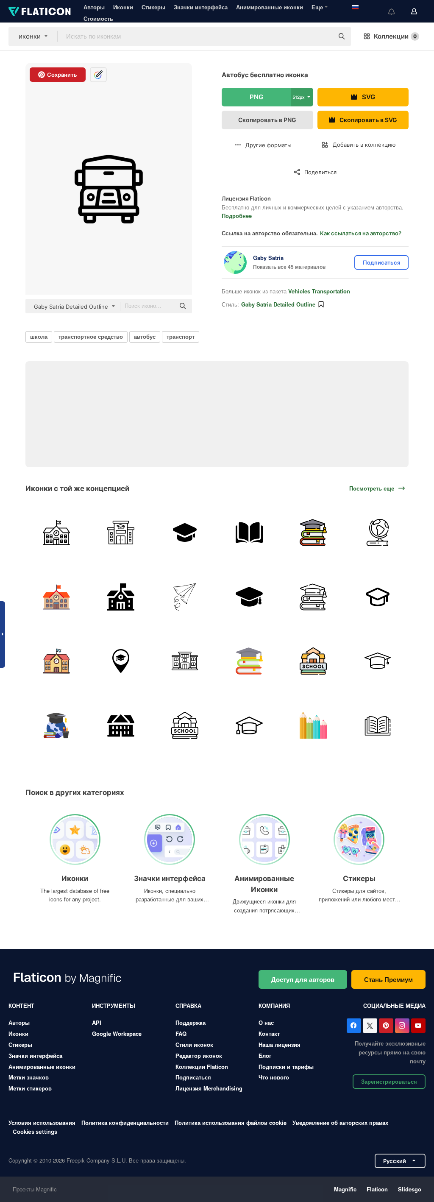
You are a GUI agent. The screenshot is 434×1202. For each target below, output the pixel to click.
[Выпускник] (249, 596)
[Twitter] (370, 1025)
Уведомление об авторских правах (340, 1122)
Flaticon (377, 1189)
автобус (145, 336)
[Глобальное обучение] (56, 725)
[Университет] (185, 532)
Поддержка (190, 1022)
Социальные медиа (394, 1005)
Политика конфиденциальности (125, 1122)
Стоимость (98, 18)
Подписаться (193, 1077)
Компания (274, 1005)
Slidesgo (409, 1189)
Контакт (269, 1033)
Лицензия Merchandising (208, 1088)
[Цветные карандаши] (313, 725)
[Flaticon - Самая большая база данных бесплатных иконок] (39, 11)
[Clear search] (323, 36)
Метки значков (28, 1077)
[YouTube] (418, 1025)
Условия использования (41, 1122)
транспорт (181, 336)
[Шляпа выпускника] (249, 725)
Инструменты (113, 1005)
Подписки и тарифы (286, 1067)
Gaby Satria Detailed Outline (278, 304)
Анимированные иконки (269, 7)
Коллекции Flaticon (201, 1067)
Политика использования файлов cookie (231, 1122)
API (96, 1022)
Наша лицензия (279, 1044)
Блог (265, 1055)
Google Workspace (117, 1033)
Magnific (345, 1189)
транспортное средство (90, 336)
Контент (21, 1005)
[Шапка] (378, 661)
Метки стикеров (30, 1088)
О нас (266, 1022)
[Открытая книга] (378, 725)
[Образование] (313, 532)
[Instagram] (402, 1025)
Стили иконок (194, 1044)
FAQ (180, 1033)
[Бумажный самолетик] (185, 596)
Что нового (274, 1077)
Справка (188, 1005)
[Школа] (56, 532)
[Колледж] (185, 661)
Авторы (94, 7)
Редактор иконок (198, 1055)
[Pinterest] (386, 1025)
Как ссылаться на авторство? (360, 233)
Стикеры (153, 7)
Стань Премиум (388, 979)
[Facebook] (354, 1025)
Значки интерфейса (201, 7)
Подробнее (237, 216)
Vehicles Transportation (319, 291)
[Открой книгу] (249, 532)
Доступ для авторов (302, 979)
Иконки (123, 7)
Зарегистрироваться (389, 1081)
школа (38, 336)
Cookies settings (35, 1132)
